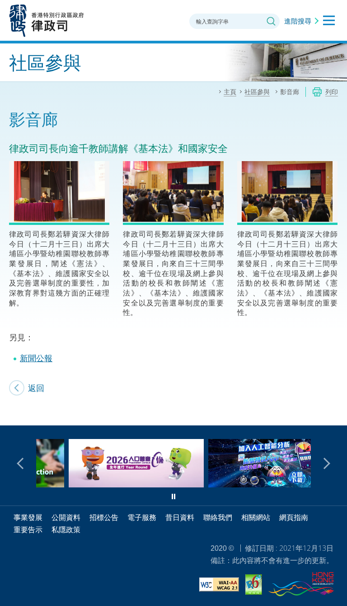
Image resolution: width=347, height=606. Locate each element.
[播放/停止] (173, 496)
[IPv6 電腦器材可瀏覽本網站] (253, 585)
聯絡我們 (217, 517)
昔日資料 (179, 517)
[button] (23, 463)
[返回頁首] (335, 413)
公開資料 (66, 517)
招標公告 (103, 517)
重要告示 (28, 529)
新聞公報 (36, 358)
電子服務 (141, 517)
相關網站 (255, 517)
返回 (36, 387)
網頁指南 (293, 517)
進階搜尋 (297, 20)
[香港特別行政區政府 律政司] (46, 20)
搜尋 (271, 21)
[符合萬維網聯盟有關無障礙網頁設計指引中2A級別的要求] (219, 585)
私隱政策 (66, 529)
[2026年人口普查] (106, 484)
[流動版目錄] (329, 20)
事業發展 (28, 517)
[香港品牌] (300, 585)
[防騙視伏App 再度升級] (246, 484)
